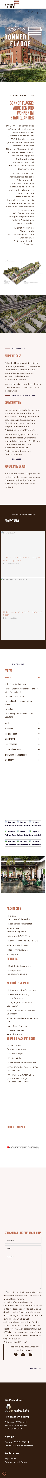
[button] (22, 677)
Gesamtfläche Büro (13, 749)
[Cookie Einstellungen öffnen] (4, 1475)
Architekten (10, 739)
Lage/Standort (11, 744)
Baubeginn (9, 728)
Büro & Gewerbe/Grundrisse (16, 755)
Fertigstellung (11, 734)
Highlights (9, 677)
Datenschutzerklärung (16, 1462)
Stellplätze (10, 760)
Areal (7, 723)
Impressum (10, 1459)
